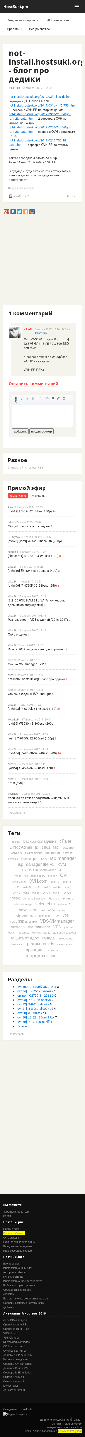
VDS (66, 915)
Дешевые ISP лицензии (17, 1355)
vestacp (18, 926)
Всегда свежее (40, 28)
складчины (65, 944)
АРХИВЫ (8, 1294)
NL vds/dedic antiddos (16, 1342)
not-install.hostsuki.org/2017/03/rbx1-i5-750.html (42, 105)
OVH (64, 875)
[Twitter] (19, 211)
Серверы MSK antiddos (17, 1372)
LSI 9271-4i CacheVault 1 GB (42, 870)
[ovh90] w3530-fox (29, 1013)
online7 (52, 875)
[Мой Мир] (32, 211)
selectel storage (23, 904)
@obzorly (9, 1307)
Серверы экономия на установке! (23, 1302)
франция (33, 949)
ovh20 (16, 887)
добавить (20, 431)
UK (58, 915)
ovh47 (67, 887)
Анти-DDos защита (15, 1320)
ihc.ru (44, 859)
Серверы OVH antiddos (17, 1363)
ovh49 (16, 892)
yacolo (68, 927)
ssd (43, 910)
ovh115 (67, 881)
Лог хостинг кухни (14, 1390)
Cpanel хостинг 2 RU (16, 1328)
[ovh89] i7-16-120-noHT (33, 1021)
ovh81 (57, 892)
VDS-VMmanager (57, 921)
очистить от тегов (16, 401)
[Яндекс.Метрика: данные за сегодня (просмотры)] (15, 1414)
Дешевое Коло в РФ (15, 1368)
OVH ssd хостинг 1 (14, 1346)
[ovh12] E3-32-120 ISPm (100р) (30, 511)
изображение (52, 398)
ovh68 (36, 892)
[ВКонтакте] (13, 211)
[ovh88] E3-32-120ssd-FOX (35, 1017)
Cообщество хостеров (17, 1289)
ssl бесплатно (56, 910)
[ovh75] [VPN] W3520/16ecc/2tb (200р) (35, 541)
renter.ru (68, 898)
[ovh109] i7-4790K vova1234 (36, 986)
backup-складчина (39, 841)
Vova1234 (14, 719)
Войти (7, 1216)
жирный (16, 398)
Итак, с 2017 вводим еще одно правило (36, 649)
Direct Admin (21, 847)
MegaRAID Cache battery (30, 875)
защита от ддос (24, 938)
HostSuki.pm (15, 6)
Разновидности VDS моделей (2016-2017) (38, 619)
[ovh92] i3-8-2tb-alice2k (33, 1004)
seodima (13, 551)
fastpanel (68, 847)
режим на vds (40, 943)
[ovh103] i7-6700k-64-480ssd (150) (32, 708)
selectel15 (64, 904)
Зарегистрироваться (16, 1211)
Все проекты (11, 1263)
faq (56, 847)
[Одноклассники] (25, 211)
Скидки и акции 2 (13, 1381)
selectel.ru (45, 903)
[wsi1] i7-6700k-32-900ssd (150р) (31, 738)
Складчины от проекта (23, 20)
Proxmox (53, 898)
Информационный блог (17, 1268)
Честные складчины (15, 1359)
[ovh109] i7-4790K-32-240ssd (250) (32, 585)
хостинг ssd (52, 950)
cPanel (66, 841)
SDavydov (14, 537)
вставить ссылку (58, 398)
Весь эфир (14, 813)
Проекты (13, 28)
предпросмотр (41, 431)
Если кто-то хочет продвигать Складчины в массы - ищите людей (38, 799)
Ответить (41, 333)
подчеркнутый (33, 398)
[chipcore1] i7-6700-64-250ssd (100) (33, 555)
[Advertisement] (42, 261)
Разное (14, 88)
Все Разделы (16, 1034)
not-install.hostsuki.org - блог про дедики (36, 679)
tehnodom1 (46, 915)
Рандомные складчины (17, 1246)
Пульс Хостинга (13, 1276)
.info (79, 1427)
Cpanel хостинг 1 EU (16, 1324)
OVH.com (38, 881)
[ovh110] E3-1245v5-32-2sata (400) (32, 570)
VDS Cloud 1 (11, 1333)
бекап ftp (24, 932)
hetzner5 (68, 853)
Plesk (15, 898)
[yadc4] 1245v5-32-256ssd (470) (30, 768)
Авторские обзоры (14, 1272)
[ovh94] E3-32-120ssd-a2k (35, 991)
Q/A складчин (17, 634)
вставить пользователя (64, 398)
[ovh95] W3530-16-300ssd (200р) (31, 723)
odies (11, 522)
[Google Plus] (6, 211)
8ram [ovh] (15, 783)
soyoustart (28, 909)
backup (16, 841)
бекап (11, 932)
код (47, 398)
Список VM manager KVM (26, 664)
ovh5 (26, 892)
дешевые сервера (23, 188)
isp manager (63, 858)
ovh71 (46, 892)
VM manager (39, 926)
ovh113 (55, 881)
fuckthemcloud (33, 853)
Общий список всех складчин (29, 526)
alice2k (17, 196)
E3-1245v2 (42, 847)
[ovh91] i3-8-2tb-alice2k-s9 (35, 1008)
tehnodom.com (25, 915)
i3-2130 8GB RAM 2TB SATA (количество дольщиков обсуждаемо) (37, 602)
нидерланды (65, 938)
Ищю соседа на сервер (17, 1250)
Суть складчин (12, 1237)
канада (48, 938)
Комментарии (18, 496)
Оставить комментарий (33, 383)
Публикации (38, 496)
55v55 (78, 1423)
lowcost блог (10, 1385)
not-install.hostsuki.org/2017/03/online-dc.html (40, 96)
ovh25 (37, 887)
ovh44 (57, 887)
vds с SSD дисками (23, 921)
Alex (10, 507)
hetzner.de (52, 852)
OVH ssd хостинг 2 (14, 1350)
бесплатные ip (41, 932)
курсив (22, 398)
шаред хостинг (42, 955)
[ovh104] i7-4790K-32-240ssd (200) (32, 753)
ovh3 (47, 887)
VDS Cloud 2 (11, 1337)
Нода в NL (17, 944)
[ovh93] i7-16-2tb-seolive (34, 1000)
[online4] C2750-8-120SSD (35, 995)
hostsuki (13, 859)
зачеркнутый (27, 398)
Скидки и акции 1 (13, 1376)
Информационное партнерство (22, 1281)
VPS (57, 926)
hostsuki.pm (29, 858)
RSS (40, 467)
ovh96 (67, 892)
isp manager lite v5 (36, 864)
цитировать (41, 398)
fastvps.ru (16, 853)
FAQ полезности (57, 20)
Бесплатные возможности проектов (25, 1298)
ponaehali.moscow (34, 898)
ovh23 (27, 887)
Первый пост (11, 1228)
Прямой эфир (27, 487)
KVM (62, 864)
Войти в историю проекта (19, 1285)
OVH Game (19, 881)
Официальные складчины (19, 1242)
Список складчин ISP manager (29, 693)
